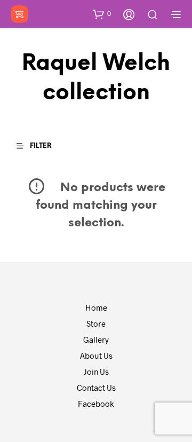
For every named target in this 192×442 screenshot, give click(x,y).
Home (96, 307)
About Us (96, 355)
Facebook (96, 403)
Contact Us (96, 387)
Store (96, 323)
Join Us (96, 371)
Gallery (96, 339)
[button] (102, 14)
